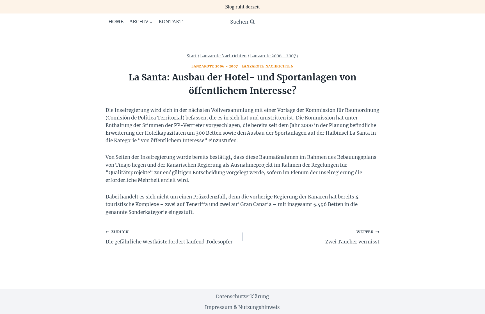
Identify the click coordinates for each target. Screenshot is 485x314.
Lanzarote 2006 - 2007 (214, 66)
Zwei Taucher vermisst (352, 237)
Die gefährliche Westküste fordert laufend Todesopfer (169, 237)
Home (115, 22)
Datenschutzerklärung (242, 296)
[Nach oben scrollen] (471, 305)
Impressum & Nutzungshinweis (242, 307)
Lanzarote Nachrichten (268, 66)
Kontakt (171, 22)
